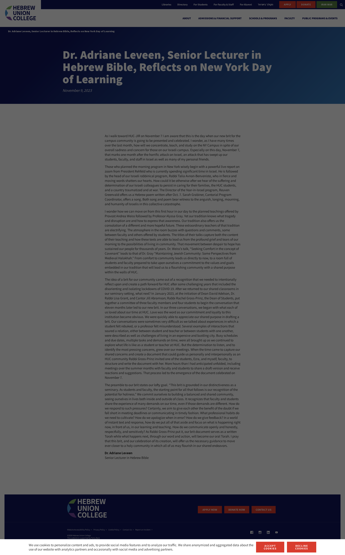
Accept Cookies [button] (270, 547)
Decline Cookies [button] (301, 547)
